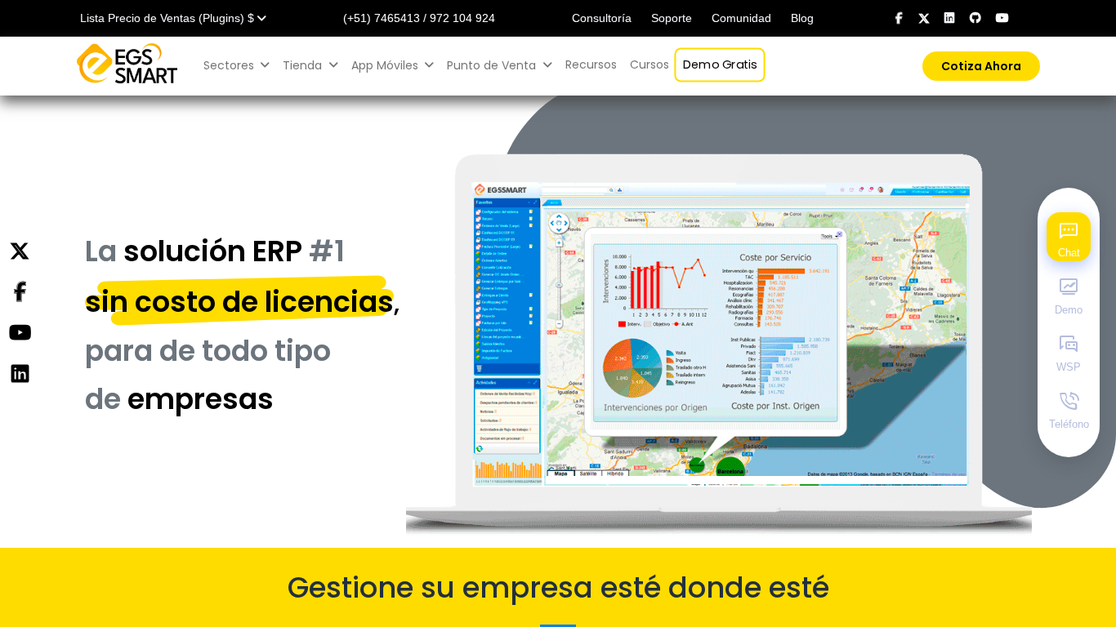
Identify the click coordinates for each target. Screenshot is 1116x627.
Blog (802, 17)
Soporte (671, 17)
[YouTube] (19, 333)
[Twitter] (19, 251)
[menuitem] (591, 65)
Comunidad (741, 17)
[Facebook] (19, 292)
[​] (899, 18)
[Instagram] (19, 374)
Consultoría (602, 17)
